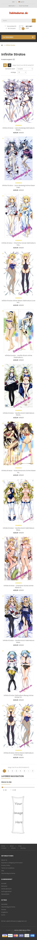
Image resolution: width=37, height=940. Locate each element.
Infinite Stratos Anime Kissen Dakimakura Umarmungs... (18, 754)
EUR (13, 2)
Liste (9, 65)
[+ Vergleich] (31, 132)
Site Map (23, 848)
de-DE (22, 2)
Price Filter (6, 782)
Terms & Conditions (7, 868)
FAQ (2, 871)
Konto (3, 915)
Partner (3, 909)
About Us (4, 860)
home (3, 846)
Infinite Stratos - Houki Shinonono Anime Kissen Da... (18, 471)
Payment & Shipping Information (12, 863)
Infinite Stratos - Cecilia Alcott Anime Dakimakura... (18, 356)
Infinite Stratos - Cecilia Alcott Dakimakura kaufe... (18, 414)
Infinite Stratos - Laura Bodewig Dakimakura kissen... (19, 129)
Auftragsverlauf (6, 891)
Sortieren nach (10, 69)
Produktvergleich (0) (8, 59)
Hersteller (4, 904)
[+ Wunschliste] (28, 132)
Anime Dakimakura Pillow (22, 930)
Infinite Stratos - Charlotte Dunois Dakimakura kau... (18, 244)
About (12, 846)
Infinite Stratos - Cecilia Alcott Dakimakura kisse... (18, 529)
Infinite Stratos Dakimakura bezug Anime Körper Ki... (18, 696)
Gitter (5, 65)
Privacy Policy (5, 865)
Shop (20, 846)
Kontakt (3, 883)
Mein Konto (12, 6)
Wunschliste (5, 894)
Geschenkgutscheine (8, 873)
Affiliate (13, 848)
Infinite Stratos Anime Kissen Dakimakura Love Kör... (18, 301)
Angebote (4, 912)
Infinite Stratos (10, 45)
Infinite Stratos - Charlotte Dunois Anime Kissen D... (18, 587)
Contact (3, 848)
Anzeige (13, 72)
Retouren (4, 886)
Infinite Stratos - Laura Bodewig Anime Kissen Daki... (18, 186)
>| (32, 771)
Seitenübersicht (6, 889)
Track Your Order (23, 6)
